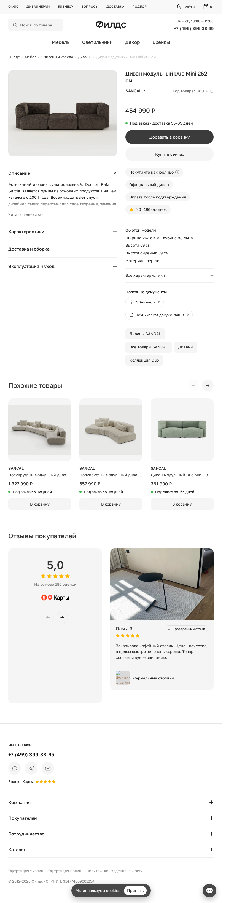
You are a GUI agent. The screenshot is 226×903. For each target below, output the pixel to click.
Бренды (161, 42)
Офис (13, 6)
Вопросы (89, 6)
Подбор (139, 6)
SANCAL (133, 90)
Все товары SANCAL (149, 347)
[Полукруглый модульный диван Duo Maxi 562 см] (39, 429)
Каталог (17, 849)
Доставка (115, 6)
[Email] (47, 768)
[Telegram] (31, 768)
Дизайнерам (38, 6)
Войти (189, 6)
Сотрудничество (26, 834)
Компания (19, 802)
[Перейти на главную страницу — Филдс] (111, 25)
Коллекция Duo (144, 360)
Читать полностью (25, 214)
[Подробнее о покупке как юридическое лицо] (177, 172)
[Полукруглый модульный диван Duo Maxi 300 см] (110, 429)
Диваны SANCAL (145, 333)
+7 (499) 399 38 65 (194, 28)
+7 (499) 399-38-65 (31, 754)
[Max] (14, 768)
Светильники (97, 42)
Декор (132, 42)
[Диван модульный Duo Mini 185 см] (182, 429)
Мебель (60, 42)
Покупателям (22, 818)
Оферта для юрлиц (64, 871)
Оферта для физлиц (25, 871)
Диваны (185, 347)
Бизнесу (65, 6)
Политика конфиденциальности (114, 871)
